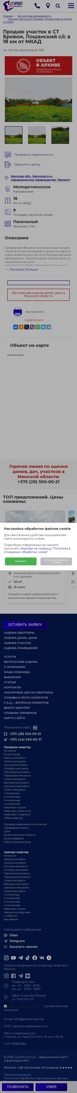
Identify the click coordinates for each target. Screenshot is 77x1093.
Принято (20, 561)
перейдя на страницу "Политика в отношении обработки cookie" (37, 550)
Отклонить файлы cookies (56, 561)
